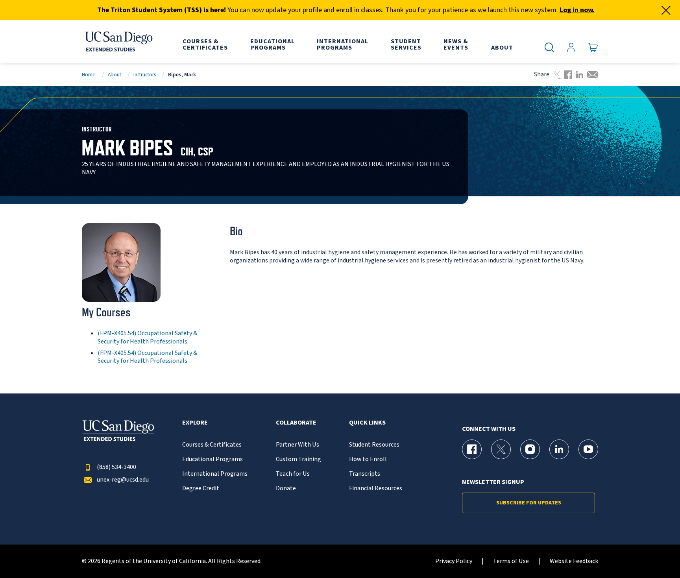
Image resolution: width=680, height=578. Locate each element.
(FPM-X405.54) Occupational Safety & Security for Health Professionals (147, 337)
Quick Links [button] (367, 423)
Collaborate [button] (296, 423)
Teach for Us (293, 474)
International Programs (215, 474)
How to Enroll (368, 459)
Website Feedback (574, 561)
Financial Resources (375, 488)
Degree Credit (200, 488)
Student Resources (374, 445)
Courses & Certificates (212, 445)
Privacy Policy (453, 561)
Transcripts (364, 474)
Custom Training (298, 459)
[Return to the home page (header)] (118, 41)
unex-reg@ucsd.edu (123, 480)
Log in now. (577, 10)
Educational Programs (212, 459)
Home (89, 74)
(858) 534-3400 (116, 467)
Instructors (144, 74)
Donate (286, 488)
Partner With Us (297, 445)
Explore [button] (195, 423)
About (114, 74)
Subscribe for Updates (528, 503)
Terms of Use (511, 561)
